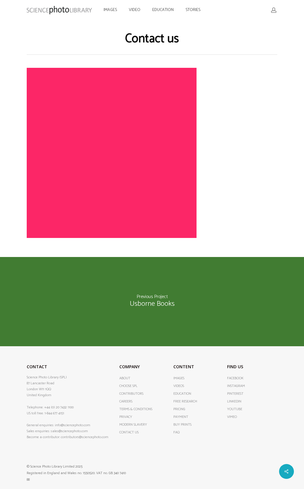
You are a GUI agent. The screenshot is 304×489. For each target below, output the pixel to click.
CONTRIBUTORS (131, 393)
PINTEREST (235, 393)
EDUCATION (182, 393)
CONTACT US (129, 432)
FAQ (176, 432)
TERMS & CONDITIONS (135, 409)
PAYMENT (180, 417)
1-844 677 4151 (54, 413)
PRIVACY (125, 417)
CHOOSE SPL (128, 386)
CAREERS (125, 401)
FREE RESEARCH (185, 401)
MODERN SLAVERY (133, 424)
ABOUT (124, 378)
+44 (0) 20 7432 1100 (59, 407)
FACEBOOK (235, 378)
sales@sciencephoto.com (69, 431)
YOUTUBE (234, 409)
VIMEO (232, 417)
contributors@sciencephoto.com (84, 437)
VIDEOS (178, 386)
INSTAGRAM (236, 386)
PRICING (179, 409)
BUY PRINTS (182, 424)
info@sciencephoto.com (72, 425)
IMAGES (178, 378)
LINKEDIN (234, 401)
